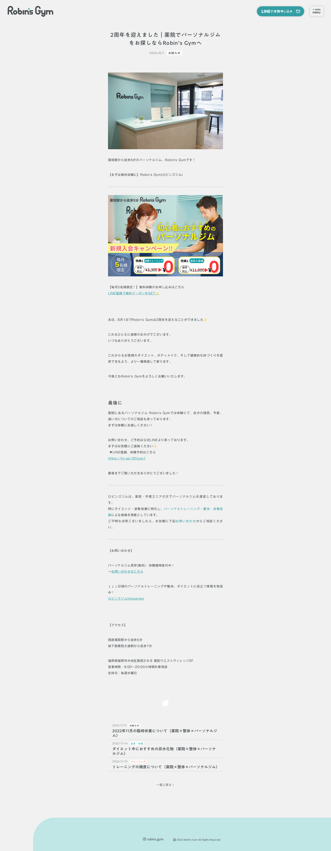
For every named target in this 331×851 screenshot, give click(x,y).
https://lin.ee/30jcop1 (127, 458)
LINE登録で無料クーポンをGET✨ (133, 293)
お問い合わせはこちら (127, 571)
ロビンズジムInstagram (126, 599)
